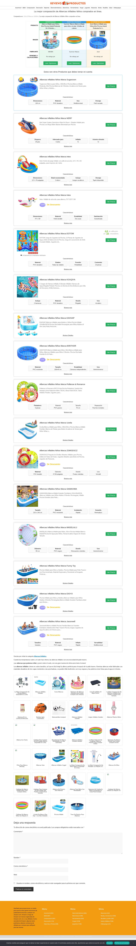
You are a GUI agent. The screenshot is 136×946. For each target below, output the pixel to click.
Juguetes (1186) (77, 924)
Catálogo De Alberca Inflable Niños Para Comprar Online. (22, 791)
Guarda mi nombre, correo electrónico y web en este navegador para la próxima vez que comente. (51, 883)
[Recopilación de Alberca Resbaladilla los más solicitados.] (59, 731)
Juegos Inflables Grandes (95, 717)
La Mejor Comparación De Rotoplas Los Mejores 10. (95, 765)
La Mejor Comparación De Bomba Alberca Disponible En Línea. (22, 693)
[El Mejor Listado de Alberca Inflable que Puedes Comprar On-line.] (40, 683)
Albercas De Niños (114, 765)
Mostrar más (68, 107)
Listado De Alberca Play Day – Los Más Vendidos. (40, 815)
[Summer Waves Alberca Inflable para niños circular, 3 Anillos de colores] (74, 40)
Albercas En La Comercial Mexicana (22, 717)
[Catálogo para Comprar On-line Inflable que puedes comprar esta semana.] (40, 780)
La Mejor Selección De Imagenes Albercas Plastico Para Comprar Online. (95, 741)
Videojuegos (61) (106, 924)
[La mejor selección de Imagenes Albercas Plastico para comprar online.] (95, 731)
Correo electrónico (21, 866)
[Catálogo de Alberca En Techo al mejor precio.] (22, 731)
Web (15, 875)
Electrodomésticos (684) (79, 913)
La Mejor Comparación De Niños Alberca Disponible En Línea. (77, 766)
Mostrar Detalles (68, 335)
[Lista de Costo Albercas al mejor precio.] (59, 683)
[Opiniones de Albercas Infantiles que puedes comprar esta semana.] (77, 683)
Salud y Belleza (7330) (107, 921)
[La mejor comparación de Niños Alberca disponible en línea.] (77, 756)
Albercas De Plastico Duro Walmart (59, 790)
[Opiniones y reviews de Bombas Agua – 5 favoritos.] (40, 708)
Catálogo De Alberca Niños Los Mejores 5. (22, 815)
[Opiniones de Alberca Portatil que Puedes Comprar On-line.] (114, 731)
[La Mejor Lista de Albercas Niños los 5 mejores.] (114, 756)
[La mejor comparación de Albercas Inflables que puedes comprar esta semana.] (114, 683)
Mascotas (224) (105, 913)
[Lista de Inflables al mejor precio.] (95, 683)
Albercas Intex (40, 765)
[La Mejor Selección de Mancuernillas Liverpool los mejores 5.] (59, 708)
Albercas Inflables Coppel (58, 765)
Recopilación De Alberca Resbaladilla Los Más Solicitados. (59, 741)
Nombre (17, 857)
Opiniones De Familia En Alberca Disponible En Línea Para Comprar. (95, 791)
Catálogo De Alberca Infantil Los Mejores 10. (114, 790)
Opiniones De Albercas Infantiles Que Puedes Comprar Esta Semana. (77, 693)
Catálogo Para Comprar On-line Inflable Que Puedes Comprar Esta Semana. (40, 791)
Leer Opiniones (50, 63)
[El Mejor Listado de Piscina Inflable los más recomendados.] (59, 805)
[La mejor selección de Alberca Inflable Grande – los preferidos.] (59, 756)
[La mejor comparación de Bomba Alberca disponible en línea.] (22, 683)
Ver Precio (111, 86)
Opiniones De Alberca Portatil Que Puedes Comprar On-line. (114, 741)
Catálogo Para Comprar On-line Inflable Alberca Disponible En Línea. (40, 741)
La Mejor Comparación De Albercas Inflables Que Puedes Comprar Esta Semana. (114, 693)
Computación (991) (49, 918)
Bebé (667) (47, 916)
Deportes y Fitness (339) (51, 924)
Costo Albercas (58, 692)
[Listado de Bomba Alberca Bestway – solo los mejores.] (22, 756)
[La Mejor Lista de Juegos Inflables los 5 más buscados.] (95, 708)
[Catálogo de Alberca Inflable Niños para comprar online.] (22, 780)
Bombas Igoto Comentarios (40, 717)
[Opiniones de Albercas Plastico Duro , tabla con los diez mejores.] (59, 780)
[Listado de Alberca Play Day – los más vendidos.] (40, 805)
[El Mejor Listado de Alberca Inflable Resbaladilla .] (77, 780)
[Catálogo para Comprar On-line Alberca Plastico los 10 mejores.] (77, 805)
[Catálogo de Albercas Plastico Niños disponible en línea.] (114, 708)
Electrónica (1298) (77, 916)
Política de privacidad (122, 943)
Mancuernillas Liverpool (59, 717)
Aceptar (109, 943)
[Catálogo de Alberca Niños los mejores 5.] (22, 805)
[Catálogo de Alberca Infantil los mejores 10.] (114, 780)
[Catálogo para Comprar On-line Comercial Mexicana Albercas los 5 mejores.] (22, 708)
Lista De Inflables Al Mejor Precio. (95, 692)
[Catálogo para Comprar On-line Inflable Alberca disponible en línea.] (40, 731)
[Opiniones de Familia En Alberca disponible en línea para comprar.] (95, 780)
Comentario (18, 831)
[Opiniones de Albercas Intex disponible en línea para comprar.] (40, 756)
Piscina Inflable (58, 814)
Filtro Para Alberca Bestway (22, 765)
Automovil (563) (48, 913)
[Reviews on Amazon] (33, 253)
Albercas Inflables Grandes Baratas (77, 740)
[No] (134, 943)
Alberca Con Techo (22, 740)
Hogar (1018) (76, 921)
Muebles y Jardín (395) (107, 918)
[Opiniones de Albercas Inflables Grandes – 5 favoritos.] (77, 708)
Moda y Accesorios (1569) (108, 916)
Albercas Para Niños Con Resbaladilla (77, 790)
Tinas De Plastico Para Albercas (77, 815)
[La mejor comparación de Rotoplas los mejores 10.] (95, 756)
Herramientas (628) (78, 918)
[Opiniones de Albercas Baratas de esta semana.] (77, 731)
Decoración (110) (49, 921)
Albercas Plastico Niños (114, 717)
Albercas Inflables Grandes (40, 692)
